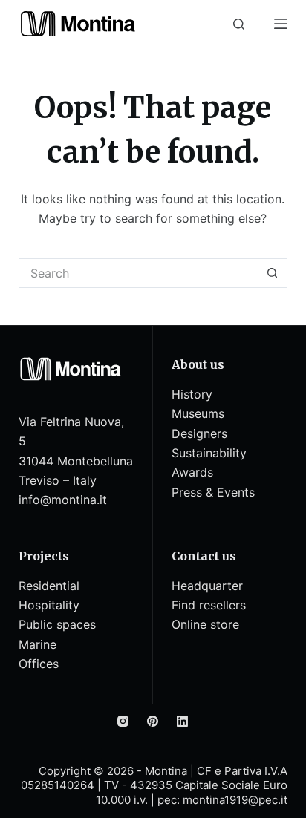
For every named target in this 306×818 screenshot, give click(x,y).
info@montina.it (63, 499)
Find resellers (209, 605)
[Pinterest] (152, 721)
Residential (49, 585)
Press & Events (213, 492)
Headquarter (207, 585)
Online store (205, 624)
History (192, 394)
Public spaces (57, 624)
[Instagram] (122, 721)
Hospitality (49, 605)
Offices (39, 663)
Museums (198, 413)
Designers (199, 433)
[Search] (238, 24)
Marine (37, 644)
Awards (192, 472)
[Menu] (280, 23)
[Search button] (272, 273)
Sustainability (209, 452)
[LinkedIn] (182, 721)
